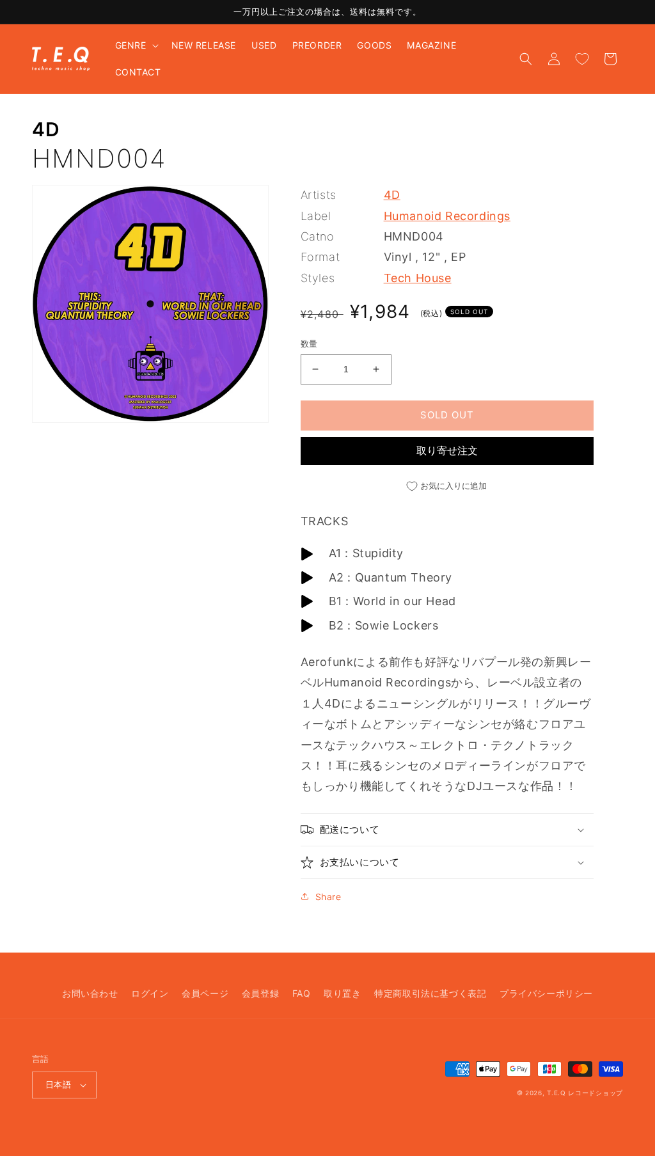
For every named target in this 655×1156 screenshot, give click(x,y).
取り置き (342, 993)
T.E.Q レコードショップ (585, 1093)
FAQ (301, 993)
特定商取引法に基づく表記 (430, 993)
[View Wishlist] (582, 59)
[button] (135, 45)
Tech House (418, 278)
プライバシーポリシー (546, 993)
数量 (309, 343)
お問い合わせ (90, 993)
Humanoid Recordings (447, 216)
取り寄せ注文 (447, 450)
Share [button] (328, 896)
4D (45, 129)
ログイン (149, 993)
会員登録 (260, 993)
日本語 (58, 1084)
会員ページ (205, 993)
